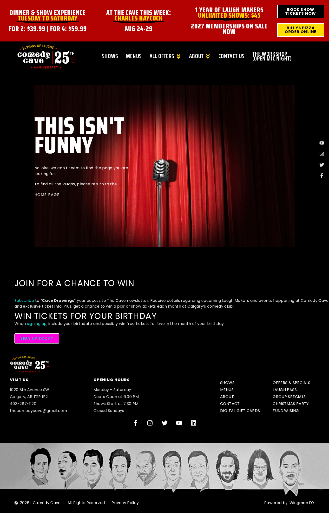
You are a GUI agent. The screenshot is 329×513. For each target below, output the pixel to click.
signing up (37, 323)
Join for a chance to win (74, 283)
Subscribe (24, 300)
